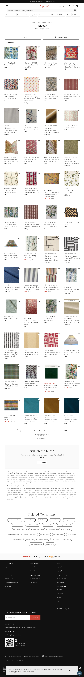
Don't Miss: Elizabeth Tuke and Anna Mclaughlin (42, 1)
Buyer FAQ (33, 567)
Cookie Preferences (28, 671)
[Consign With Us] (68, 6)
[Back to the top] (79, 666)
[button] (7, 6)
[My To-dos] (64, 6)
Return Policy (8, 575)
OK (69, 670)
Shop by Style (60, 567)
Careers (59, 597)
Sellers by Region (61, 578)
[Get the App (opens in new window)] (9, 643)
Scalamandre (17, 473)
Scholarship (60, 605)
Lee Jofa (71, 472)
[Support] (79, 673)
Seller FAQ (33, 582)
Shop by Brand (61, 571)
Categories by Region (62, 575)
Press (58, 601)
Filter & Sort (62, 37)
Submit (35, 617)
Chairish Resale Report (63, 609)
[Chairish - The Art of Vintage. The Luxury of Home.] (44, 6)
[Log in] (60, 6)
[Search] (75, 10)
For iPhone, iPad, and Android (13, 635)
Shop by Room (60, 582)
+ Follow (23, 37)
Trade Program (35, 571)
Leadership (60, 593)
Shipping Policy (9, 578)
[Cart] (77, 6)
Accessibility (8, 586)
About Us (59, 589)
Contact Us (8, 571)
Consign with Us (35, 578)
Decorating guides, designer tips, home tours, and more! (20, 627)
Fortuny (9, 473)
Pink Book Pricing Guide (11, 582)
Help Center (8, 567)
